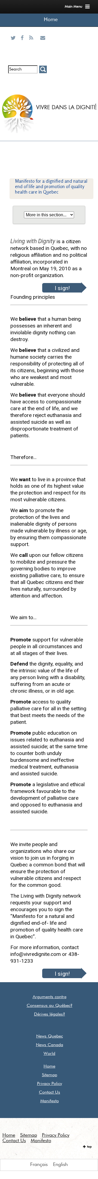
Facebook (23, 44)
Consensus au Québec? (49, 1006)
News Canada (49, 1045)
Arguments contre (49, 997)
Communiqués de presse (32, 86)
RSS (32, 44)
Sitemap (49, 1075)
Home (51, 19)
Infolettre (14, 82)
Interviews (23, 82)
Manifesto (49, 1101)
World (49, 1054)
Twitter (14, 44)
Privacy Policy (49, 1084)
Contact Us (49, 1092)
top (89, 1146)
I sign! (62, 288)
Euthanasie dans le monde (43, 86)
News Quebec (49, 1036)
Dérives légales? (49, 1014)
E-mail (43, 44)
